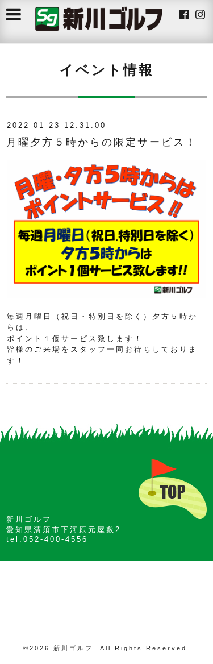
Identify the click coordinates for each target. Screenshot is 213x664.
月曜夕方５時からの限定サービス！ (101, 142)
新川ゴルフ (73, 648)
